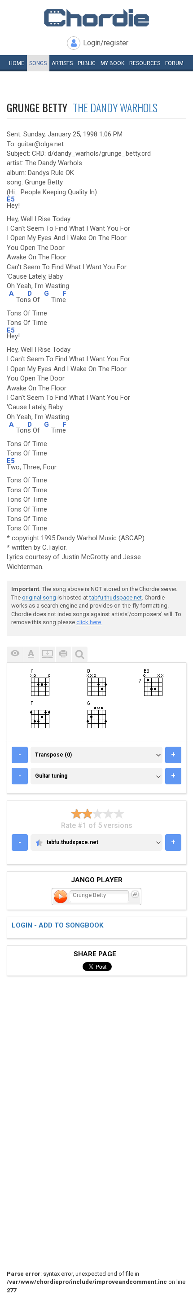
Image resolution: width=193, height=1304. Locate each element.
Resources (144, 63)
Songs (38, 63)
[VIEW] (15, 654)
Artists (62, 63)
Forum (174, 63)
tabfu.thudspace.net (115, 597)
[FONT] (31, 654)
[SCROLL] (47, 654)
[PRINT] (63, 654)
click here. (89, 622)
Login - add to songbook (57, 925)
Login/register (105, 43)
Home (16, 63)
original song (39, 597)
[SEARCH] (79, 654)
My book (112, 63)
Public (87, 63)
